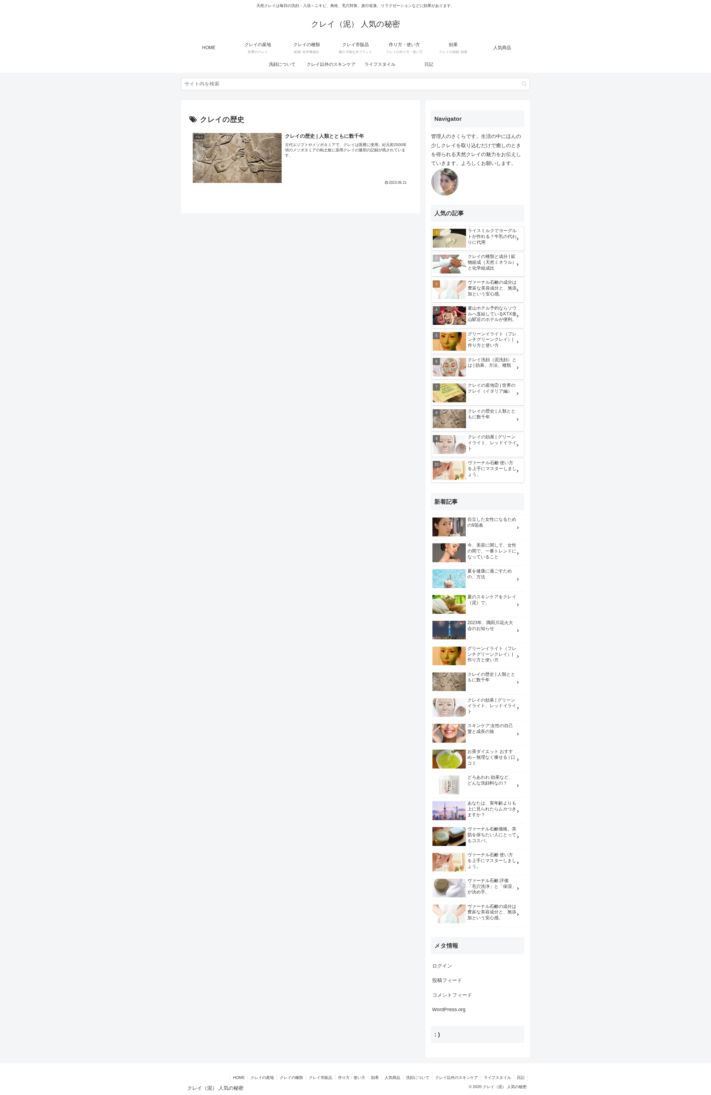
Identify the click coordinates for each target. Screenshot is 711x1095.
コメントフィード (452, 995)
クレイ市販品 (320, 1077)
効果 (375, 1077)
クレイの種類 (291, 1077)
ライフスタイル (497, 1077)
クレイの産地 (262, 1077)
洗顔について (417, 1077)
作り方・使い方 (351, 1077)
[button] (524, 84)
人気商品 (392, 1077)
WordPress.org (448, 1009)
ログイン (442, 966)
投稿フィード (447, 980)
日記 (521, 1077)
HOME (239, 1077)
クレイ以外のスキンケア (456, 1077)
